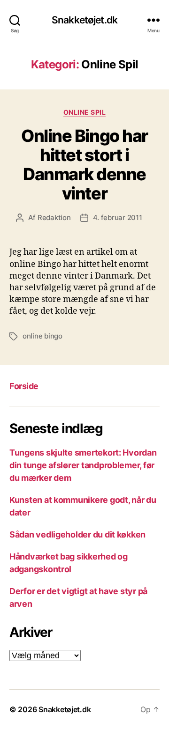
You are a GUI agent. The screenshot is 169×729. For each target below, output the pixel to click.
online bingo (42, 335)
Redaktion (54, 217)
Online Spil (84, 112)
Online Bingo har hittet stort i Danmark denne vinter (84, 164)
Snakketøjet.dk (84, 20)
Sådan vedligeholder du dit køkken (77, 534)
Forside (23, 386)
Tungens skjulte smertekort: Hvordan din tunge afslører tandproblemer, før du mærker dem (83, 465)
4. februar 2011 (117, 217)
